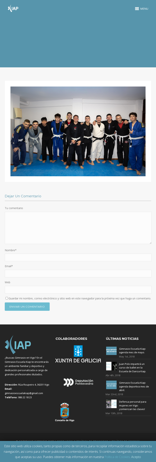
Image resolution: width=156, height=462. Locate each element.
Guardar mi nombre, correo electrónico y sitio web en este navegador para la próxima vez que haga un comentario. (80, 298)
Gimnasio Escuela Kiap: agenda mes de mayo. (132, 350)
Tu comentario (14, 208)
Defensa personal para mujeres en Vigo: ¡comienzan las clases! (132, 405)
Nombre (11, 250)
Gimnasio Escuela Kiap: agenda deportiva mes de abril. (134, 386)
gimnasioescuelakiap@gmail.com (24, 393)
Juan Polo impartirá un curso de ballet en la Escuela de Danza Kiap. (132, 367)
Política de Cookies (117, 457)
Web (7, 282)
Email (9, 266)
